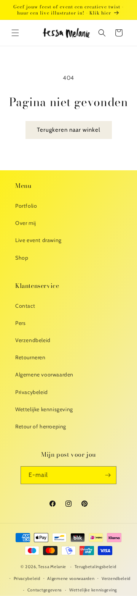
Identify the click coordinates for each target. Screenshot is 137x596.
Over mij (25, 223)
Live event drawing (38, 240)
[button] (15, 32)
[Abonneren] (107, 475)
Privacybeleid (31, 392)
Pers (20, 323)
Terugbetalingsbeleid (95, 566)
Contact (25, 305)
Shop (21, 257)
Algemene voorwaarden (44, 374)
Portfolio (26, 205)
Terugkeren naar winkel (68, 129)
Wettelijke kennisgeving (44, 409)
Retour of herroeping (40, 426)
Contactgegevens (44, 590)
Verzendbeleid (33, 340)
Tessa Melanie (52, 566)
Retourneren (30, 357)
